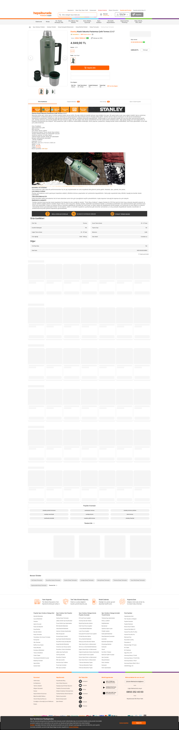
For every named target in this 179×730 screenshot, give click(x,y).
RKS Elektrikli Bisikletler (62, 626)
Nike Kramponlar (60, 633)
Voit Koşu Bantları (60, 654)
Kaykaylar (104, 665)
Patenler (36, 621)
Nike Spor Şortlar (60, 660)
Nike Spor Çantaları (61, 667)
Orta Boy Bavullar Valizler (85, 620)
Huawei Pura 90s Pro (129, 634)
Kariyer (35, 691)
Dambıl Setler (37, 666)
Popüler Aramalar (128, 621)
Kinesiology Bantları (106, 644)
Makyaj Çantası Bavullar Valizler (87, 641)
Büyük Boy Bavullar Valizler (85, 623)
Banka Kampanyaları (61, 699)
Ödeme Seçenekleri (61, 696)
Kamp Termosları (38, 634)
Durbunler (104, 646)
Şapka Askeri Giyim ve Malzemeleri (87, 649)
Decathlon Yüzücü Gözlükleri (63, 649)
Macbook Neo (127, 637)
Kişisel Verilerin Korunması (40, 693)
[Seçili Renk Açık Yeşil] (73, 60)
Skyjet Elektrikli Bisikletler (62, 644)
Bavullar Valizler (37, 632)
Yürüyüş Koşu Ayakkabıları (108, 618)
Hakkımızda (37, 680)
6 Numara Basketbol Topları (85, 667)
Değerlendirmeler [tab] (73, 101)
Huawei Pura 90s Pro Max (130, 632)
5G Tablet (126, 647)
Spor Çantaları (105, 657)
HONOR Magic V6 (128, 666)
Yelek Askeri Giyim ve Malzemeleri (87, 644)
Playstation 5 (127, 642)
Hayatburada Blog (60, 680)
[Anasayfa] (30, 27)
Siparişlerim (71, 10)
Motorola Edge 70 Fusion (130, 645)
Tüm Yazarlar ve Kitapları (130, 619)
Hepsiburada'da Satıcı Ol (139, 10)
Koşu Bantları (37, 629)
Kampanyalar (93, 10)
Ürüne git (145, 50)
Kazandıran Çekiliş (129, 639)
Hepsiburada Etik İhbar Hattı (135, 698)
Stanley (73, 32)
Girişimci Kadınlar (102, 10)
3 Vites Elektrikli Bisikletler (85, 628)
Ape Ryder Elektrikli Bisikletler (63, 639)
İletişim (35, 704)
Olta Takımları (37, 642)
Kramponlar (36, 639)
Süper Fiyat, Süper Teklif (82, 10)
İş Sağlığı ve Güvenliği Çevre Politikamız (43, 701)
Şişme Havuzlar (37, 624)
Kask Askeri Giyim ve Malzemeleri (87, 660)
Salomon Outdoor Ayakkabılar (63, 631)
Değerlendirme (86, 34)
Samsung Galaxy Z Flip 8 (130, 660)
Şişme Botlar (37, 663)
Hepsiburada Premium (125, 10)
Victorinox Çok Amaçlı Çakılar (63, 646)
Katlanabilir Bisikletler (107, 633)
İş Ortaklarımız (37, 683)
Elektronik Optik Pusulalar (108, 654)
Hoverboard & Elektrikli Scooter (41, 658)
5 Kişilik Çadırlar (106, 631)
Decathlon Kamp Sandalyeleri (63, 641)
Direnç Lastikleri (106, 620)
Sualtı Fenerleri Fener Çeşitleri (86, 654)
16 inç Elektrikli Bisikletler (85, 639)
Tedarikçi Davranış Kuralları (63, 688)
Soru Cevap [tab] (104, 101)
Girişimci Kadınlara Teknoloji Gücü (64, 691)
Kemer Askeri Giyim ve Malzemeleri (87, 657)
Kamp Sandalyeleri (38, 626)
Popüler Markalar (128, 624)
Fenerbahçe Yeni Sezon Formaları (42, 637)
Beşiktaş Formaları (38, 660)
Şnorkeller (104, 639)
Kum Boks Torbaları (106, 652)
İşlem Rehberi (59, 701)
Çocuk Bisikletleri (38, 619)
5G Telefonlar (127, 650)
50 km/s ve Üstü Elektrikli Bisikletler (87, 646)
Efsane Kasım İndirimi (129, 626)
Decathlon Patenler (61, 657)
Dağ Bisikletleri (105, 623)
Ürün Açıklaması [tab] (42, 101)
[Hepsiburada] (42, 13)
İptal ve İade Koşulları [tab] (135, 101)
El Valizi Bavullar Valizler (85, 636)
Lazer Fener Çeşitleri (84, 631)
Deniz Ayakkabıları (106, 667)
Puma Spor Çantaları (61, 665)
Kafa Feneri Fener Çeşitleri (85, 626)
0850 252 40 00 (134, 692)
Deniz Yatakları (105, 662)
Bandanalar (104, 626)
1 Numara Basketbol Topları (85, 665)
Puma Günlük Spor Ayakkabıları (64, 623)
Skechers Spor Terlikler (62, 662)
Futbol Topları (37, 655)
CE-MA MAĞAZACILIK (136, 42)
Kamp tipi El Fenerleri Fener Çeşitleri (88, 633)
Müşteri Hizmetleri (113, 10)
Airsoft (103, 649)
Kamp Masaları (37, 647)
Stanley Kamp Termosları (62, 618)
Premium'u (43, 15)
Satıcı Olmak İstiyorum (61, 683)
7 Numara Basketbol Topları (85, 662)
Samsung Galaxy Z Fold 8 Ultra (131, 658)
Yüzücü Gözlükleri (38, 652)
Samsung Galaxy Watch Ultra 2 (132, 663)
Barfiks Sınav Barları (39, 645)
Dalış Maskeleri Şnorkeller (108, 636)
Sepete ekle (91, 68)
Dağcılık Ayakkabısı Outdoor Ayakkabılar (89, 652)
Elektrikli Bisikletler (38, 616)
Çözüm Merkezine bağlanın (135, 681)
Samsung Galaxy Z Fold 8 (130, 655)
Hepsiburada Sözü (128, 616)
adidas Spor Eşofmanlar (62, 652)
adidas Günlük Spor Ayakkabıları (64, 620)
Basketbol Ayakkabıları (107, 641)
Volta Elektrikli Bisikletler (62, 628)
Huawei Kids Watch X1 (129, 629)
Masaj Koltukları (106, 660)
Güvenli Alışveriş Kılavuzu (40, 699)
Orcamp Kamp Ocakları (62, 636)
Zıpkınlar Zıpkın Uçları (107, 628)
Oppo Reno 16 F (128, 652)
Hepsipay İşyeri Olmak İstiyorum (64, 685)
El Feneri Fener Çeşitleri (85, 618)
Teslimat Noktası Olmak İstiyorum (64, 693)
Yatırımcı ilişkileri (38, 685)
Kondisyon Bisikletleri (39, 650)
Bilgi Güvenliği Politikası (39, 696)
